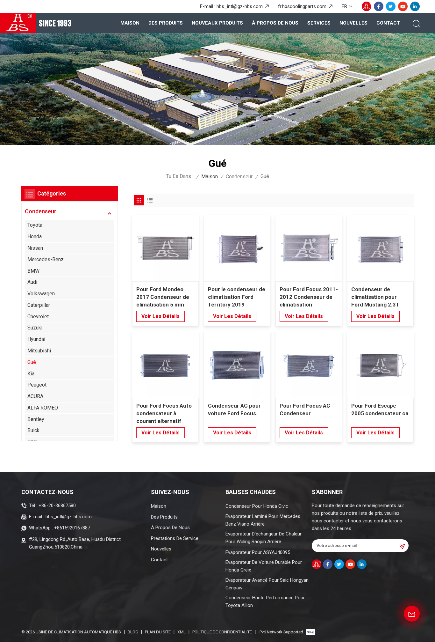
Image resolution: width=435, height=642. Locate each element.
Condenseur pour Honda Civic (256, 506)
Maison (129, 23)
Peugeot (36, 385)
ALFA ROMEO (42, 408)
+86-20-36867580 (57, 505)
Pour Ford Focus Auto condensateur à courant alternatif (164, 413)
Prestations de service (174, 538)
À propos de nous (275, 23)
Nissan (35, 248)
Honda (34, 236)
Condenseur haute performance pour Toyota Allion (265, 601)
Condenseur (239, 176)
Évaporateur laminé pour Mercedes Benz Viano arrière (262, 520)
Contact (388, 23)
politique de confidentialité (222, 632)
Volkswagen (41, 294)
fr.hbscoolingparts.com (302, 6)
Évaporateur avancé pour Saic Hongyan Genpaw (267, 584)
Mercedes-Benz (45, 259)
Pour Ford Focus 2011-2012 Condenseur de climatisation (309, 297)
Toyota (34, 225)
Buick (33, 430)
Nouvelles (353, 23)
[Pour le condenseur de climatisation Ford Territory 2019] (237, 248)
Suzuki (34, 328)
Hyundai (36, 339)
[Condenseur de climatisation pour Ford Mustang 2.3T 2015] (380, 248)
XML (181, 632)
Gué (31, 362)
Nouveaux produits (217, 23)
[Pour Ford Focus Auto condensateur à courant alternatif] (165, 364)
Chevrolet (38, 317)
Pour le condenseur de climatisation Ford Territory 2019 (236, 297)
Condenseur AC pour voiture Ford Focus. (234, 409)
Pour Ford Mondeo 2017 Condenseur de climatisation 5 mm (162, 297)
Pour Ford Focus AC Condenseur (305, 409)
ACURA (35, 396)
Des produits (165, 23)
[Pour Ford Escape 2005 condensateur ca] (380, 364)
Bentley (35, 419)
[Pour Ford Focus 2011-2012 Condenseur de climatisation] (308, 248)
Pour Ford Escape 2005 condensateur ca (379, 409)
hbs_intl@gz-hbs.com (240, 6)
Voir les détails (160, 316)
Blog (133, 632)
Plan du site (158, 632)
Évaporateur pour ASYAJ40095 (257, 552)
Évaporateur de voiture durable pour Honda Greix (263, 566)
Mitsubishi (39, 351)
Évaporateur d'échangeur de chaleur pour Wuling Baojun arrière (263, 537)
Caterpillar (38, 305)
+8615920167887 (72, 528)
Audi (32, 282)
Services (319, 23)
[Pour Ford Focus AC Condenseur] (308, 364)
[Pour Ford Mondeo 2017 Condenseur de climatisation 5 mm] (165, 248)
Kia (30, 374)
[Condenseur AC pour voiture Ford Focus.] (237, 364)
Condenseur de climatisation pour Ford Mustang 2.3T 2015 (375, 297)
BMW (33, 271)
